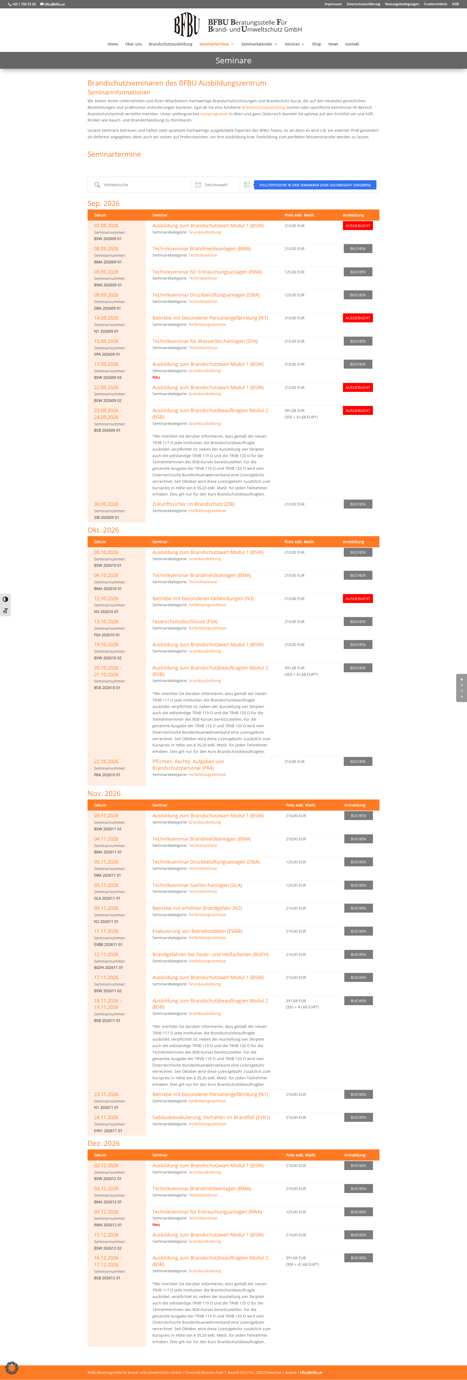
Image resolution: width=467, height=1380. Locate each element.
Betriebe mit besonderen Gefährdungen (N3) (203, 598)
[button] (12, 1368)
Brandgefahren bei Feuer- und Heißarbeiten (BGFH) (210, 954)
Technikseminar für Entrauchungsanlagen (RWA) (207, 271)
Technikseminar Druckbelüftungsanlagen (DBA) (205, 294)
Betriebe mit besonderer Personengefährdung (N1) (210, 317)
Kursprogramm (214, 113)
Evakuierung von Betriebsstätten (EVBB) (197, 931)
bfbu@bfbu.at (311, 1372)
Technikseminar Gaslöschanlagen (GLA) (197, 885)
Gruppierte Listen (247, 184)
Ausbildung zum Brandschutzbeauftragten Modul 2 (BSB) (210, 413)
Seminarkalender (256, 44)
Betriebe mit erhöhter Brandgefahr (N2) (197, 908)
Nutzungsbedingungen (402, 4)
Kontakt (352, 44)
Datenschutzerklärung (363, 4)
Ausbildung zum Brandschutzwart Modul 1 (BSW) (207, 225)
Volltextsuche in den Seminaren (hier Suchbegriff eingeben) (315, 185)
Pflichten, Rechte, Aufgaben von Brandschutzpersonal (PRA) (188, 764)
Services (292, 44)
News (333, 44)
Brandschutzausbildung (170, 44)
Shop (316, 44)
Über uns (133, 44)
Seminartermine (214, 44)
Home (113, 44)
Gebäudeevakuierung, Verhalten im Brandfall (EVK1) (211, 1117)
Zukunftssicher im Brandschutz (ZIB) (193, 504)
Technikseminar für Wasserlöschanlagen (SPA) (205, 341)
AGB (455, 4)
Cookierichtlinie (435, 4)
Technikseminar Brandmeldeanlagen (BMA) (201, 248)
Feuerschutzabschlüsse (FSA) (184, 621)
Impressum (333, 4)
